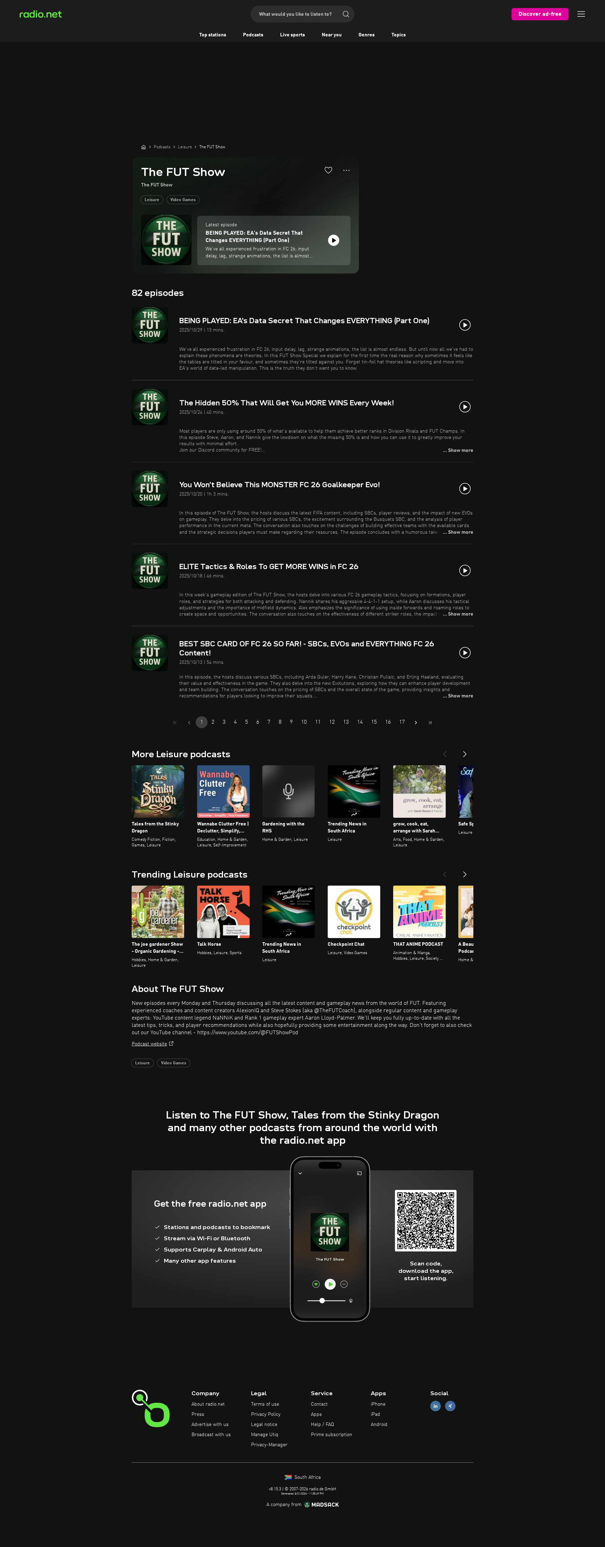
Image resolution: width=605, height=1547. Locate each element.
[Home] (143, 147)
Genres (367, 35)
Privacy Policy (265, 1414)
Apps (316, 1414)
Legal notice (264, 1424)
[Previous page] (189, 722)
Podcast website (149, 1044)
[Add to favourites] (328, 170)
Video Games (183, 200)
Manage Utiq (264, 1434)
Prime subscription (331, 1434)
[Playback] (333, 240)
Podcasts (253, 35)
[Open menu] (581, 14)
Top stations (212, 35)
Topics (398, 35)
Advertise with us (210, 1424)
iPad (375, 1414)
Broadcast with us (211, 1434)
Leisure (152, 200)
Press (198, 1414)
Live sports (292, 35)
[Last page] (430, 722)
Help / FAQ (322, 1424)
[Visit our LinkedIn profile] (435, 1406)
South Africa (307, 1477)
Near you (332, 35)
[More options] (346, 170)
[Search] (346, 14)
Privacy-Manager (269, 1444)
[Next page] (416, 722)
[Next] (465, 751)
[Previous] (444, 751)
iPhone (378, 1404)
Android (379, 1424)
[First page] (175, 722)
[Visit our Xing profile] (450, 1406)
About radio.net (208, 1404)
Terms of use (265, 1404)
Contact (319, 1404)
